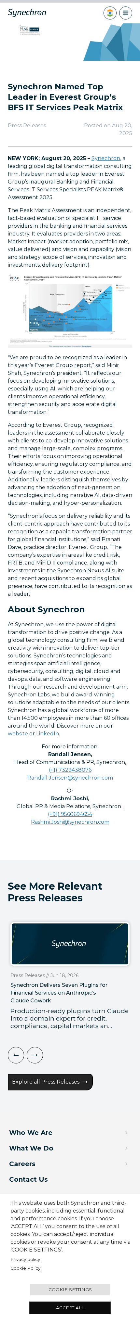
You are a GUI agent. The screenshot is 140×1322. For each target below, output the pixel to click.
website (18, 734)
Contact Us (28, 1179)
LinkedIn (47, 734)
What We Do (31, 1148)
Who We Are (30, 1133)
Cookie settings (70, 1289)
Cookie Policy (25, 1268)
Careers (22, 1164)
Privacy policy (25, 1259)
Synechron (105, 158)
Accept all (70, 1307)
